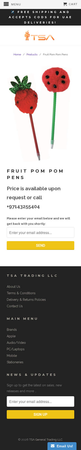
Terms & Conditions (21, 293)
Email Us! (63, 446)
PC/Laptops (16, 349)
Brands (12, 329)
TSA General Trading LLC (45, 439)
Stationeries (15, 362)
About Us (13, 286)
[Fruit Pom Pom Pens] (40, 113)
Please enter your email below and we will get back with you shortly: (38, 221)
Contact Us (15, 306)
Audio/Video (16, 342)
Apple (11, 336)
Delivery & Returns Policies (26, 299)
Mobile (12, 355)
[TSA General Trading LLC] (40, 35)
